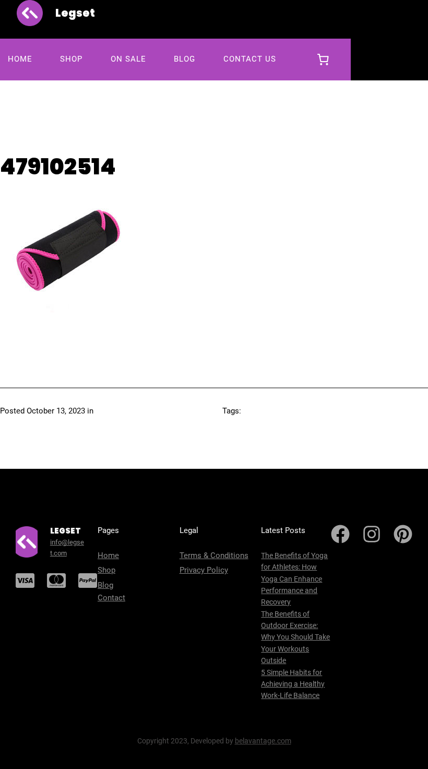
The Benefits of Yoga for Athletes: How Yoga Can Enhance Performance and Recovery (294, 579)
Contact (111, 597)
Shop (106, 570)
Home (108, 555)
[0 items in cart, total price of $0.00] (323, 59)
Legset (75, 13)
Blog (105, 585)
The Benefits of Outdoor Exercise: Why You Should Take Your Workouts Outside (295, 637)
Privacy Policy (204, 570)
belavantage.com (263, 741)
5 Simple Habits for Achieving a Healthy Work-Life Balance (293, 684)
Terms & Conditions (214, 555)
